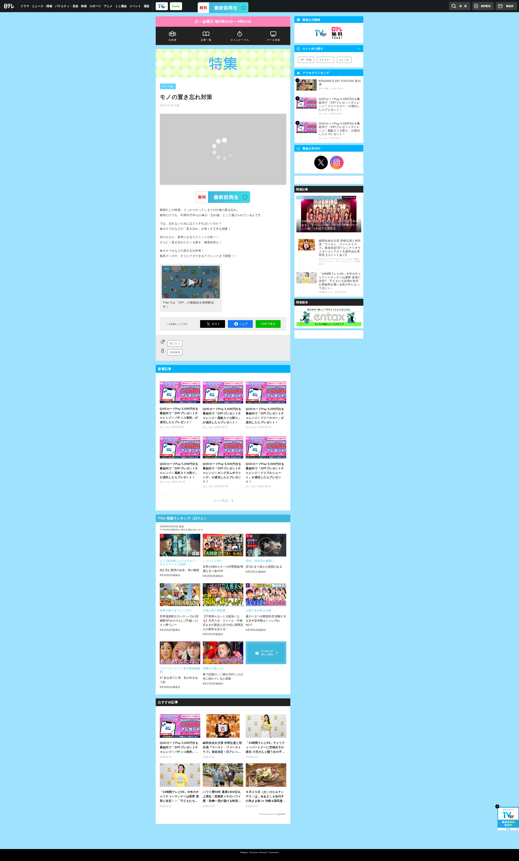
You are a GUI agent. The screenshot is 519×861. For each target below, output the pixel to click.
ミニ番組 (121, 6)
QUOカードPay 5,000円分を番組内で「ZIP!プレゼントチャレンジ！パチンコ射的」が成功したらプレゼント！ (179, 747)
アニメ (108, 6)
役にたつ (175, 343)
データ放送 (273, 40)
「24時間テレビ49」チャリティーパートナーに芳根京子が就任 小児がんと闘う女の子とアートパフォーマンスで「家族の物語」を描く (265, 747)
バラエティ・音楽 (66, 6)
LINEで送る (268, 323)
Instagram (337, 162)
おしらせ (344, 59)
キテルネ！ (325, 59)
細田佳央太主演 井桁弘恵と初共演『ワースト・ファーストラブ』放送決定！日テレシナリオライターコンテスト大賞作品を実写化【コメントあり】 (222, 747)
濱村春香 (175, 352)
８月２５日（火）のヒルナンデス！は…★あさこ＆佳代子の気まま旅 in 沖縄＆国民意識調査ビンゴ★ (266, 796)
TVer (223, 197)
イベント (135, 6)
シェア (243, 323)
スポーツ (95, 6)
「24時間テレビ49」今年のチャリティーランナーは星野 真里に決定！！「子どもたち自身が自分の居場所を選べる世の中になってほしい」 (179, 796)
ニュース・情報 (42, 6)
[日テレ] (9, 6)
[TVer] (223, 7)
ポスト (216, 323)
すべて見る (221, 500)
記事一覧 (206, 40)
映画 (84, 6)
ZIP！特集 (168, 86)
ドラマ (24, 6)
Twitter (321, 162)
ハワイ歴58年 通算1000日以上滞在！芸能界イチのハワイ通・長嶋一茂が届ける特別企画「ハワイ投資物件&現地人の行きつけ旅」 (223, 796)
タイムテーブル (240, 40)
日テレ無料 (337, 33)
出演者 (172, 40)
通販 (147, 6)
